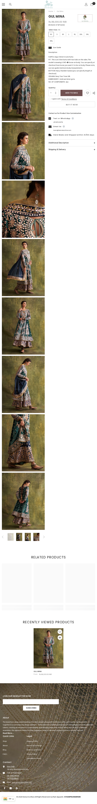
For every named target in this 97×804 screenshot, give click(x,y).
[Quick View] (60, 637)
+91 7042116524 (12, 778)
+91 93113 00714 (58, 122)
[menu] (3, 4)
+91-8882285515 (13, 775)
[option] (10, 536)
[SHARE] (93, 93)
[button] (3, 537)
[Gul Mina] (48, 648)
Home (50, 11)
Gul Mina (38, 671)
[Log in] (86, 4)
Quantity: (52, 87)
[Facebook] (5, 788)
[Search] (11, 4)
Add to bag (71, 93)
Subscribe (31, 708)
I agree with (56, 99)
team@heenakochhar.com (62, 130)
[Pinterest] (17, 788)
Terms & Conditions (69, 99)
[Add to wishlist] (87, 93)
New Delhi (11, 766)
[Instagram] (11, 788)
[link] (17, 606)
